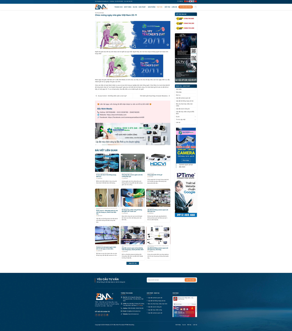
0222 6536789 (122, 112)
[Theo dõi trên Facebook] (177, 1)
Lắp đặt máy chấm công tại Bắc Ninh (185, 112)
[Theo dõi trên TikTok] (102, 315)
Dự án (135, 7)
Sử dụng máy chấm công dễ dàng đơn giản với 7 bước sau (132, 210)
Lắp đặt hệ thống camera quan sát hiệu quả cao (157, 210)
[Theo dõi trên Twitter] (180, 1)
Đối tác (167, 7)
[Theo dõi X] (104, 315)
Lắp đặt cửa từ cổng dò (183, 108)
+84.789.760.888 (119, 1)
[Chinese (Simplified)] (185, 1)
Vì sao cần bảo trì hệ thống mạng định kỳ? (106, 175)
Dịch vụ (178, 95)
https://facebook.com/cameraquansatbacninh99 (126, 117)
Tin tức (159, 7)
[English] (188, 1)
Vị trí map (139, 305)
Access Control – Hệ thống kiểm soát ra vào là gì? (112, 96)
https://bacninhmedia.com (116, 115)
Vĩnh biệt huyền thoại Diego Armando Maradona (154, 96)
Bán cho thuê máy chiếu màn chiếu (184, 105)
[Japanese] (190, 1)
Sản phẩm (151, 7)
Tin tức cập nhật (99, 12)
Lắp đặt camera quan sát (183, 98)
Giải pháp (142, 7)
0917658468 (110, 112)
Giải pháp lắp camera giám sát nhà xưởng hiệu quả (132, 175)
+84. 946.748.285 (128, 1)
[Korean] (193, 1)
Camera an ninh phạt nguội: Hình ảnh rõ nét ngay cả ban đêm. (106, 248)
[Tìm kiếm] (195, 7)
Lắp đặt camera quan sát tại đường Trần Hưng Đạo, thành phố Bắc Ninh (132, 248)
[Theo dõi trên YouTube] (107, 315)
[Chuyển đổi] (195, 116)
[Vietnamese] (195, 1)
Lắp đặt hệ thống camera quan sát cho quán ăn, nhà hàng (157, 248)
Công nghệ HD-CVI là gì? (154, 175)
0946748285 (134, 112)
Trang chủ (118, 7)
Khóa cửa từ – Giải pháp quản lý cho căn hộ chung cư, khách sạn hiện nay (107, 212)
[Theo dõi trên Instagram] (179, 1)
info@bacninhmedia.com (102, 1)
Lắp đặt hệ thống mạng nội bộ (184, 101)
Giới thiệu (127, 7)
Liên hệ (174, 7)
